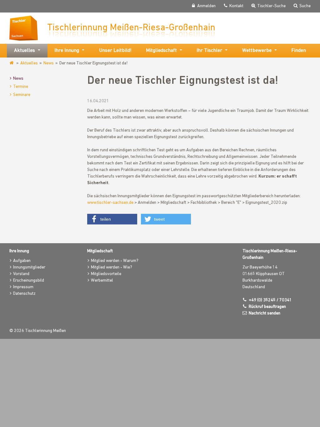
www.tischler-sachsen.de (110, 202)
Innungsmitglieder (29, 267)
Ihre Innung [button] (66, 50)
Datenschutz (24, 293)
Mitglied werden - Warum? (114, 261)
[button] (112, 219)
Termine (20, 86)
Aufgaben (22, 261)
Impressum (23, 287)
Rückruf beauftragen (267, 306)
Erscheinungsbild (28, 280)
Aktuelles (29, 63)
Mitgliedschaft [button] (161, 50)
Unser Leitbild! (115, 50)
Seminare (21, 95)
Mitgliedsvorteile (106, 274)
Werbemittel (102, 280)
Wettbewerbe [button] (257, 50)
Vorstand (21, 274)
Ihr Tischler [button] (209, 50)
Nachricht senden (264, 313)
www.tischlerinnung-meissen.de (12, 63)
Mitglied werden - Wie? (111, 267)
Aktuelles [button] (24, 50)
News (48, 63)
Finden (298, 50)
